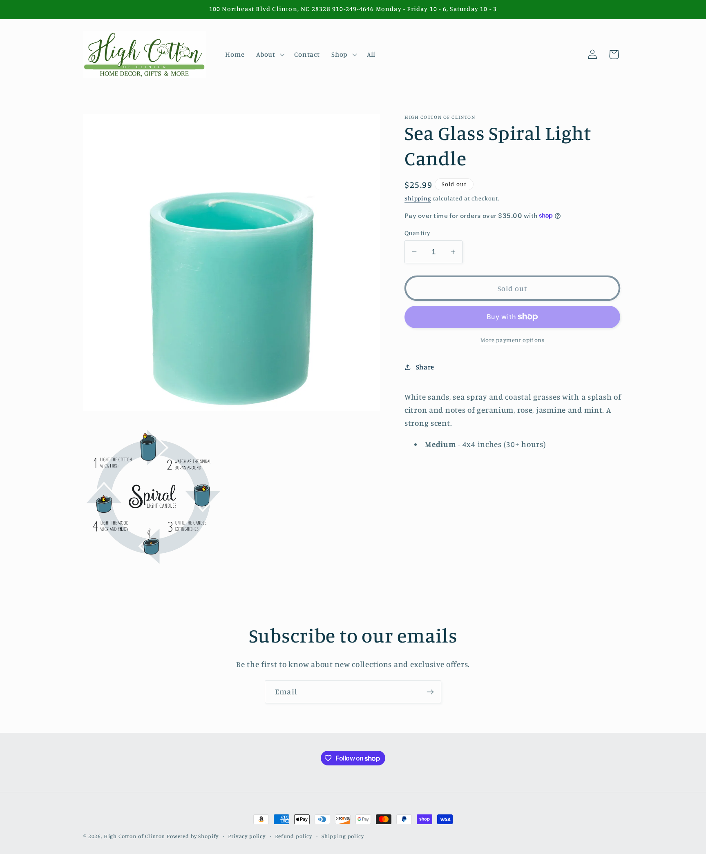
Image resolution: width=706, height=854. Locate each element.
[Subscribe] (430, 692)
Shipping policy (343, 836)
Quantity (417, 232)
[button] (269, 54)
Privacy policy (247, 836)
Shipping (417, 197)
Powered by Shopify (193, 836)
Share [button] (425, 367)
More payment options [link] (512, 339)
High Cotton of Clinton (134, 836)
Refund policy (293, 836)
